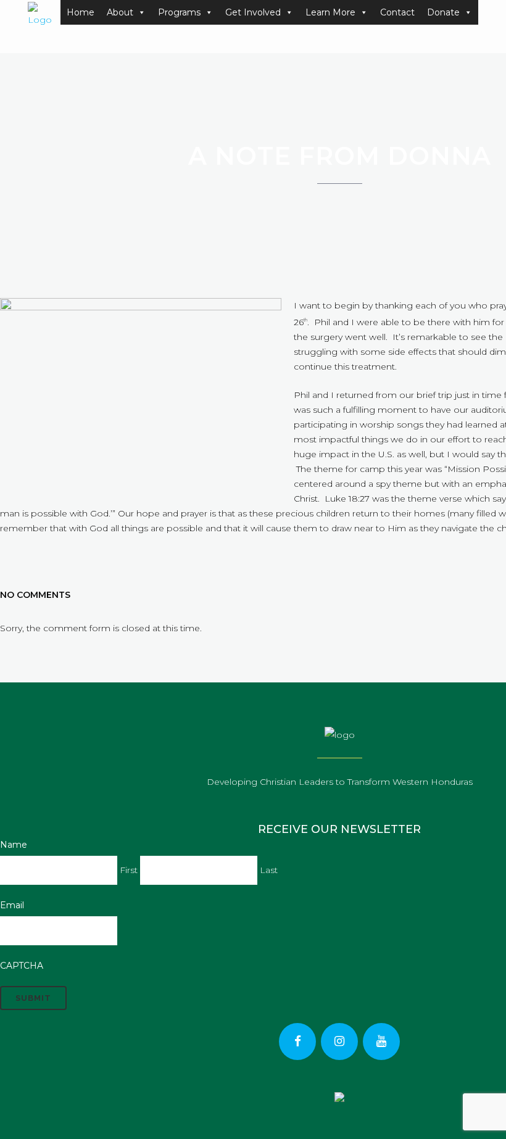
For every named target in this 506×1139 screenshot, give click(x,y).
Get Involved (253, 12)
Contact (397, 12)
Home (80, 12)
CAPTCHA (21, 965)
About (120, 12)
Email (12, 905)
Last (269, 870)
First (129, 870)
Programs (179, 12)
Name (13, 844)
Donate (443, 12)
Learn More (330, 12)
